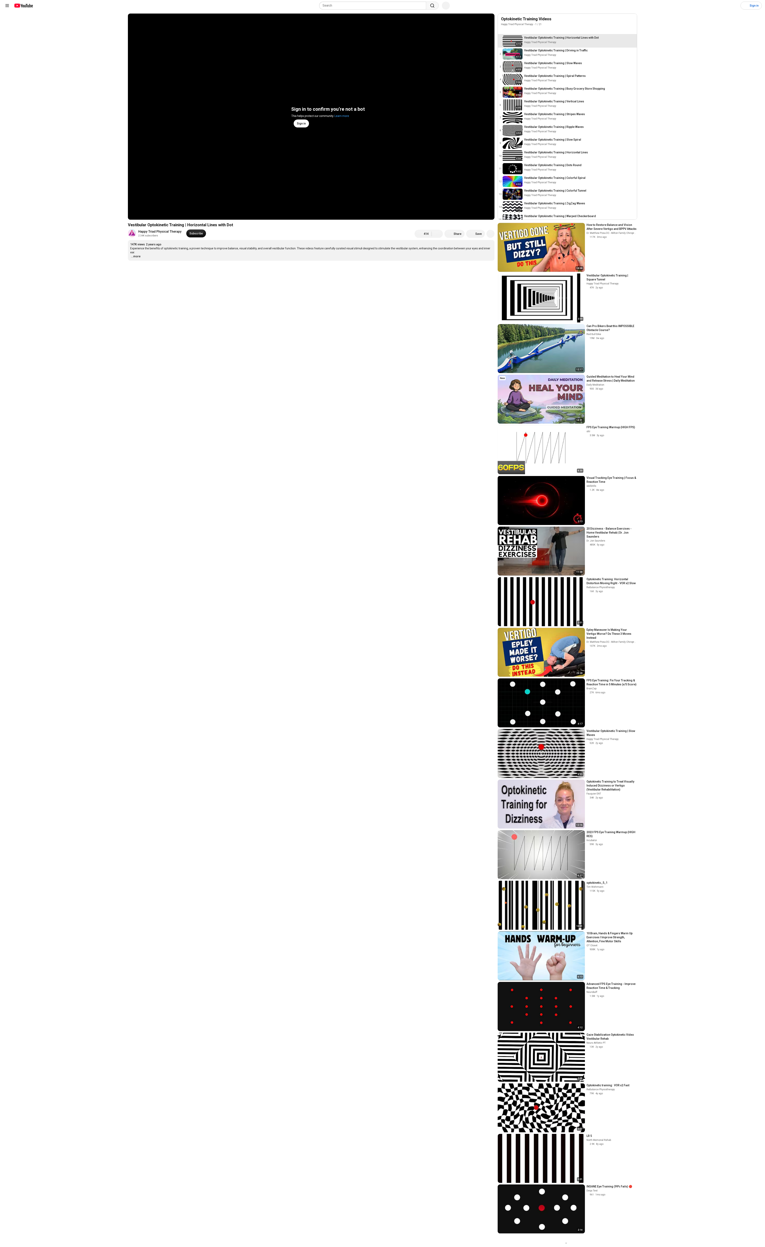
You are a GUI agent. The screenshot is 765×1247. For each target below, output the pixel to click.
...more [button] (135, 256)
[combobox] (374, 5)
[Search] (432, 6)
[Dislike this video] (437, 234)
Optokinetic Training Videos (526, 19)
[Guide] (7, 5)
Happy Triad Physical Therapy (159, 231)
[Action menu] (632, 30)
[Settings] (735, 5)
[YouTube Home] (23, 5)
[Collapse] (632, 21)
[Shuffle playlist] (511, 30)
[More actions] (490, 234)
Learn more (341, 116)
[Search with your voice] (446, 6)
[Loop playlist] (503, 30)
